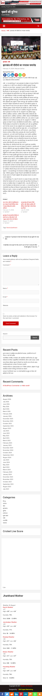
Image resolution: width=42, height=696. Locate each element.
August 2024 (7, 457)
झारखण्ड (5, 62)
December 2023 (8, 477)
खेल (4, 506)
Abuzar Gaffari (19, 68)
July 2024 (6, 460)
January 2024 (7, 474)
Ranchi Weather (8, 607)
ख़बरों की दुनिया (9, 12)
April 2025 (6, 438)
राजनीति (5, 520)
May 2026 (6, 406)
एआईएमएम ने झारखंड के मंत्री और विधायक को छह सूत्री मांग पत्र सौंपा (22, 238)
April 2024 (6, 467)
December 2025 (8, 419)
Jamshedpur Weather (10, 622)
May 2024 (6, 465)
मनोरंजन (5, 513)
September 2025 (8, 426)
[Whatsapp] (20, 75)
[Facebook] (5, 75)
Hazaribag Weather (9, 667)
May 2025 (6, 436)
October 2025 (7, 423)
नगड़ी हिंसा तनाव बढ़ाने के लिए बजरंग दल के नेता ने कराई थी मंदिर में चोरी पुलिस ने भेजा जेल (20, 246)
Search (5, 334)
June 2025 (6, 433)
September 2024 (8, 455)
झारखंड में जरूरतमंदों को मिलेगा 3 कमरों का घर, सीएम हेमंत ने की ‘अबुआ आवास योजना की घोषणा (11, 217)
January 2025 (7, 445)
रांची (9, 62)
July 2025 (6, 431)
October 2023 (7, 482)
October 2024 (7, 453)
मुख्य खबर (5, 515)
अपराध (5, 503)
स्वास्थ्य (5, 523)
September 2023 (8, 484)
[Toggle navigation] (4, 26)
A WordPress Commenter (11, 385)
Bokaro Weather (8, 652)
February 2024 (7, 472)
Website (5, 305)
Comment (6, 265)
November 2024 (8, 450)
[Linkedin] (12, 75)
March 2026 (6, 411)
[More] (24, 75)
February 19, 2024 (8, 68)
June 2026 (6, 404)
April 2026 (6, 409)
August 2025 (7, 428)
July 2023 (6, 489)
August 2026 (7, 399)
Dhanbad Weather (8, 637)
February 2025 (7, 443)
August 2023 (7, 486)
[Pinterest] (16, 75)
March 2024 (6, 470)
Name (5, 288)
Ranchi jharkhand (12, 227)
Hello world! (25, 385)
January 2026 (7, 416)
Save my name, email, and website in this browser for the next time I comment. (20, 317)
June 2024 (6, 462)
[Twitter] (8, 75)
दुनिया (4, 511)
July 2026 (6, 402)
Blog (4, 501)
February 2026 (7, 414)
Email (5, 297)
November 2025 (8, 421)
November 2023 (8, 479)
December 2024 (8, 448)
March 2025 (6, 440)
